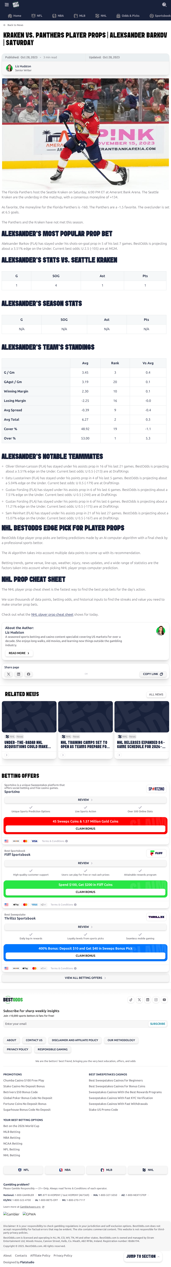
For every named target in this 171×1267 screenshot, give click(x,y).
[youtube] (164, 999)
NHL (151, 1170)
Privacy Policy (17, 1049)
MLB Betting (11, 1132)
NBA (68, 1170)
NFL (26, 1170)
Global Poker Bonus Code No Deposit (27, 1098)
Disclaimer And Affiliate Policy (75, 1040)
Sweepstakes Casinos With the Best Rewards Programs (125, 1092)
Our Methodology (121, 1040)
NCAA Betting (12, 1143)
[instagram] (156, 999)
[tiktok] (131, 999)
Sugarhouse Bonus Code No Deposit (27, 1110)
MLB (109, 1170)
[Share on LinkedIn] (18, 674)
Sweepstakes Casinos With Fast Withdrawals (118, 1104)
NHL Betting (11, 1155)
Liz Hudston (23, 66)
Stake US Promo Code (103, 1110)
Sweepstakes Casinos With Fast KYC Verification (121, 1098)
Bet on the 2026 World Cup (21, 1126)
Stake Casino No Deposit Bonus (24, 1086)
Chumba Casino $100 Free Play (23, 1080)
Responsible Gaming (53, 1049)
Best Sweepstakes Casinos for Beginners (116, 1080)
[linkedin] (147, 999)
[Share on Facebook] (28, 674)
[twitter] (139, 999)
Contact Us (34, 1040)
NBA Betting (11, 1138)
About (11, 1040)
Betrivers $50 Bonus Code (20, 1092)
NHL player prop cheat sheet (52, 614)
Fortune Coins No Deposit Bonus (24, 1104)
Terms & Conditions (53, 841)
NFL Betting (11, 1149)
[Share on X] (8, 674)
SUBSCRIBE (157, 1024)
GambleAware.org (30, 1206)
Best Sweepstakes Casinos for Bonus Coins (117, 1086)
